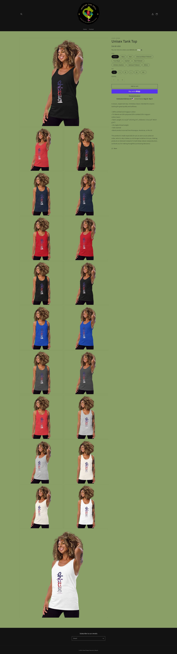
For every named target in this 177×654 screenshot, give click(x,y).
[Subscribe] (103, 638)
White (146, 65)
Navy (123, 56)
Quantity (114, 76)
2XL (143, 72)
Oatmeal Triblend (134, 65)
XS (114, 72)
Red (130, 56)
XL (137, 72)
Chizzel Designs (85, 650)
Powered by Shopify (93, 650)
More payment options (134, 95)
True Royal (116, 61)
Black (115, 56)
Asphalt (127, 61)
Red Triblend (138, 61)
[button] (21, 14)
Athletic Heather (118, 65)
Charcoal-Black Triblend (143, 56)
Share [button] (115, 148)
